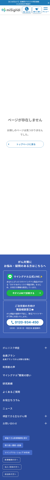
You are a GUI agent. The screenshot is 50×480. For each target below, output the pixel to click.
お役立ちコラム (11, 400)
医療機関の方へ (11, 459)
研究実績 (8, 383)
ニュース (8, 408)
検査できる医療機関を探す (16, 438)
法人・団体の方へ (12, 467)
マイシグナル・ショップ (17, 452)
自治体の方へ (10, 474)
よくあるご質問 (11, 391)
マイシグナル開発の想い (17, 375)
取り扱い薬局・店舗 (13, 445)
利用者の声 (9, 367)
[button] (23, 2)
